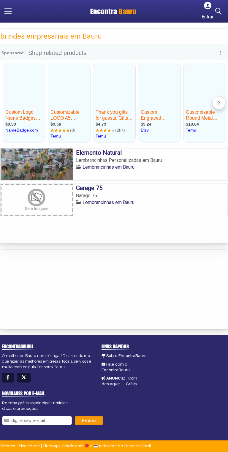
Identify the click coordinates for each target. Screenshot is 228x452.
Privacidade (29, 446)
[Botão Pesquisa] (219, 11)
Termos (7, 446)
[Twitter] (24, 378)
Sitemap (50, 446)
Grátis (131, 384)
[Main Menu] (8, 11)
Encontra (113, 11)
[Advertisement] (44, 290)
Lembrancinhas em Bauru (108, 167)
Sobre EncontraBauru (126, 355)
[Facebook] (8, 378)
